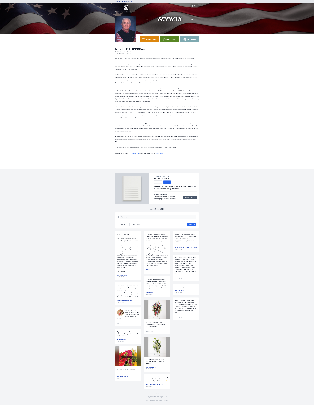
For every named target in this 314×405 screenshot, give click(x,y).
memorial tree (135, 153)
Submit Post (191, 224)
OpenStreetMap (158, 400)
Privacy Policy (152, 397)
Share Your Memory (190, 197)
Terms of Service (161, 397)
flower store (159, 153)
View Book (158, 182)
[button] (128, 356)
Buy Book (167, 182)
